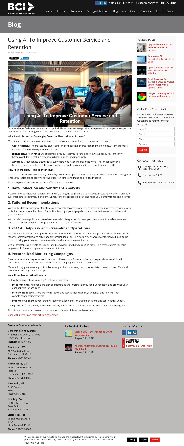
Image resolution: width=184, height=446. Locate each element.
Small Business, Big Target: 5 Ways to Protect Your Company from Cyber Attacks (161, 83)
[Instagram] (105, 3)
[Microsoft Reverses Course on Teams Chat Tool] (68, 347)
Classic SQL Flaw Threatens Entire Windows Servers (93, 333)
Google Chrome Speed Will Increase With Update (161, 95)
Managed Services (97, 11)
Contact (145, 11)
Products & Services (69, 11)
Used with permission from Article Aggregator (33, 314)
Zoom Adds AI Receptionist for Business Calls (161, 59)
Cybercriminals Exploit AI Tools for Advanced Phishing (160, 70)
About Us (128, 11)
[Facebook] (97, 3)
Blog (115, 11)
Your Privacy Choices (34, 442)
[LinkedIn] (101, 3)
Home (48, 11)
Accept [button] (155, 439)
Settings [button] (132, 439)
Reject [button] (143, 439)
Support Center (165, 11)
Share (26, 58)
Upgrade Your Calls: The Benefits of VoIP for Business (160, 47)
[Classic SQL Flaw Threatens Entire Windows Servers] (68, 333)
